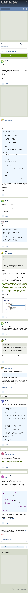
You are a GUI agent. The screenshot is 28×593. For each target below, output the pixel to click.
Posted (9, 62)
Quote (6, 83)
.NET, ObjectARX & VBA (11, 51)
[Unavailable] (14, 305)
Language (11, 588)
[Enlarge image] (14, 284)
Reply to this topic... (8, 539)
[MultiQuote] (3, 84)
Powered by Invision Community (14, 591)
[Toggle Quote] (4, 256)
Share (7, 546)
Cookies (17, 588)
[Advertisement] (14, 26)
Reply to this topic (14, 55)
